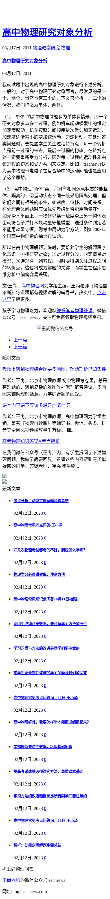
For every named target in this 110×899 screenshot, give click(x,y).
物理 (65, 47)
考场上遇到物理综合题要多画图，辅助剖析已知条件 (54, 369)
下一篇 (20, 346)
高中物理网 (32, 285)
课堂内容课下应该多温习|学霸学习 (36, 405)
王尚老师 (11, 880)
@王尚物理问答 (33, 13)
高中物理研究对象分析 (47, 32)
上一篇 (20, 340)
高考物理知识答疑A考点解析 (31, 441)
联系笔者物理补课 (74, 310)
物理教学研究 (46, 47)
